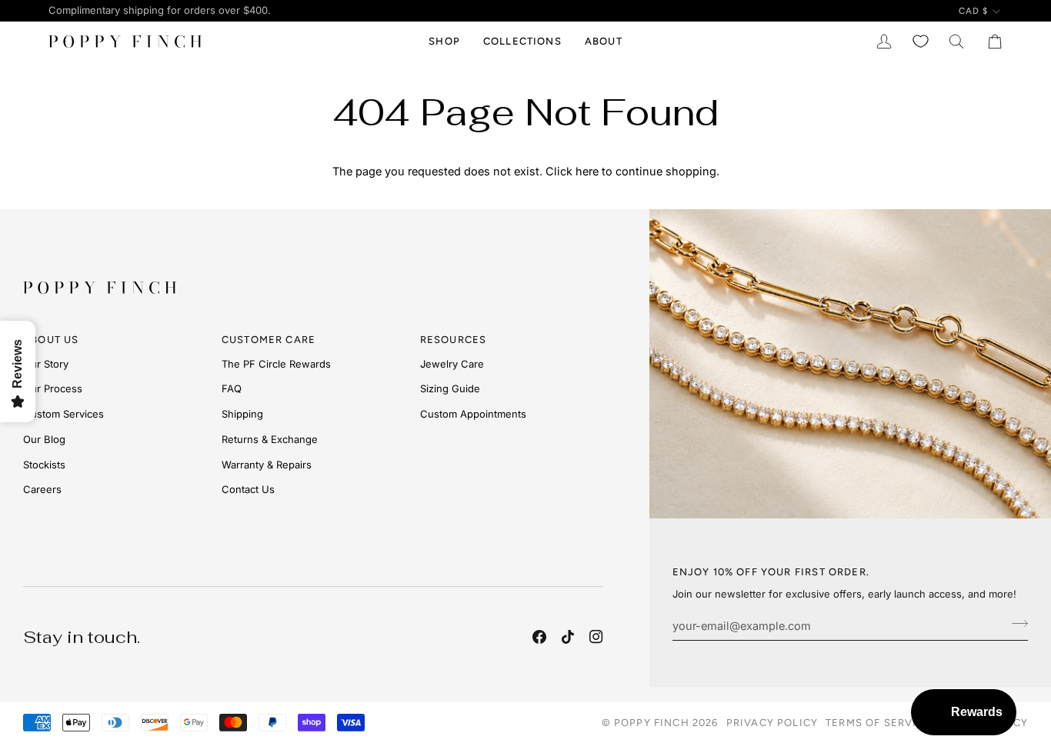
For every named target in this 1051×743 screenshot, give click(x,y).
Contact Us (248, 489)
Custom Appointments (473, 414)
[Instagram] (596, 637)
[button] (444, 42)
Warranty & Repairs (267, 464)
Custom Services (63, 414)
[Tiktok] (568, 637)
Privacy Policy (772, 722)
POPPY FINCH (651, 722)
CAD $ (973, 10)
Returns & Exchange (270, 439)
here (587, 171)
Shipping (242, 414)
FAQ (232, 388)
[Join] (1015, 623)
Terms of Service (879, 722)
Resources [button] (453, 339)
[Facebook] (539, 637)
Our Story (45, 364)
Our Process (52, 388)
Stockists (44, 464)
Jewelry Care (452, 364)
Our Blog (44, 439)
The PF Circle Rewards (276, 364)
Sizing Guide (450, 388)
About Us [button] (50, 339)
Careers (42, 489)
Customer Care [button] (268, 339)
